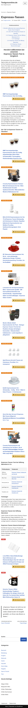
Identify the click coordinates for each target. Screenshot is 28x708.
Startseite (3, 12)
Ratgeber (3, 668)
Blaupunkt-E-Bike (5, 686)
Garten (3, 661)
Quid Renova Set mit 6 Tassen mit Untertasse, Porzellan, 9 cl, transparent (13, 362)
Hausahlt (24, 20)
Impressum (4, 703)
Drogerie (3, 655)
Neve (6, 706)
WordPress (20, 706)
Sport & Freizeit (5, 671)
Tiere (2, 674)
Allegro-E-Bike (4, 684)
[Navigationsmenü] (25, 3)
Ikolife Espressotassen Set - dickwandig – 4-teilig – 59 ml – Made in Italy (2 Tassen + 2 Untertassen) (14, 390)
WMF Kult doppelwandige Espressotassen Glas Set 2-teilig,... (13, 95)
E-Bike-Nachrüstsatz (6, 692)
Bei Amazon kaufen (19, 98)
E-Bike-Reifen (4, 694)
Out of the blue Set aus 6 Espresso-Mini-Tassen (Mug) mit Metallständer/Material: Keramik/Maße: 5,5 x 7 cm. (14, 417)
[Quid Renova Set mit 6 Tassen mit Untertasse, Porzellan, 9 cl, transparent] (14, 352)
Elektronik (3, 658)
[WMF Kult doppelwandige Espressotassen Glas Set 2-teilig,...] (14, 85)
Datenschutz (12, 703)
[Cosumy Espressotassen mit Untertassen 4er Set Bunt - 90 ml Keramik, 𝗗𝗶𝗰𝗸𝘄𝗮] (14, 437)
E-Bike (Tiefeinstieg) (6, 689)
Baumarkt (3, 650)
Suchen (24, 639)
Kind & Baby (4, 666)
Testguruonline (7, 20)
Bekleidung (4, 653)
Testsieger (16, 38)
